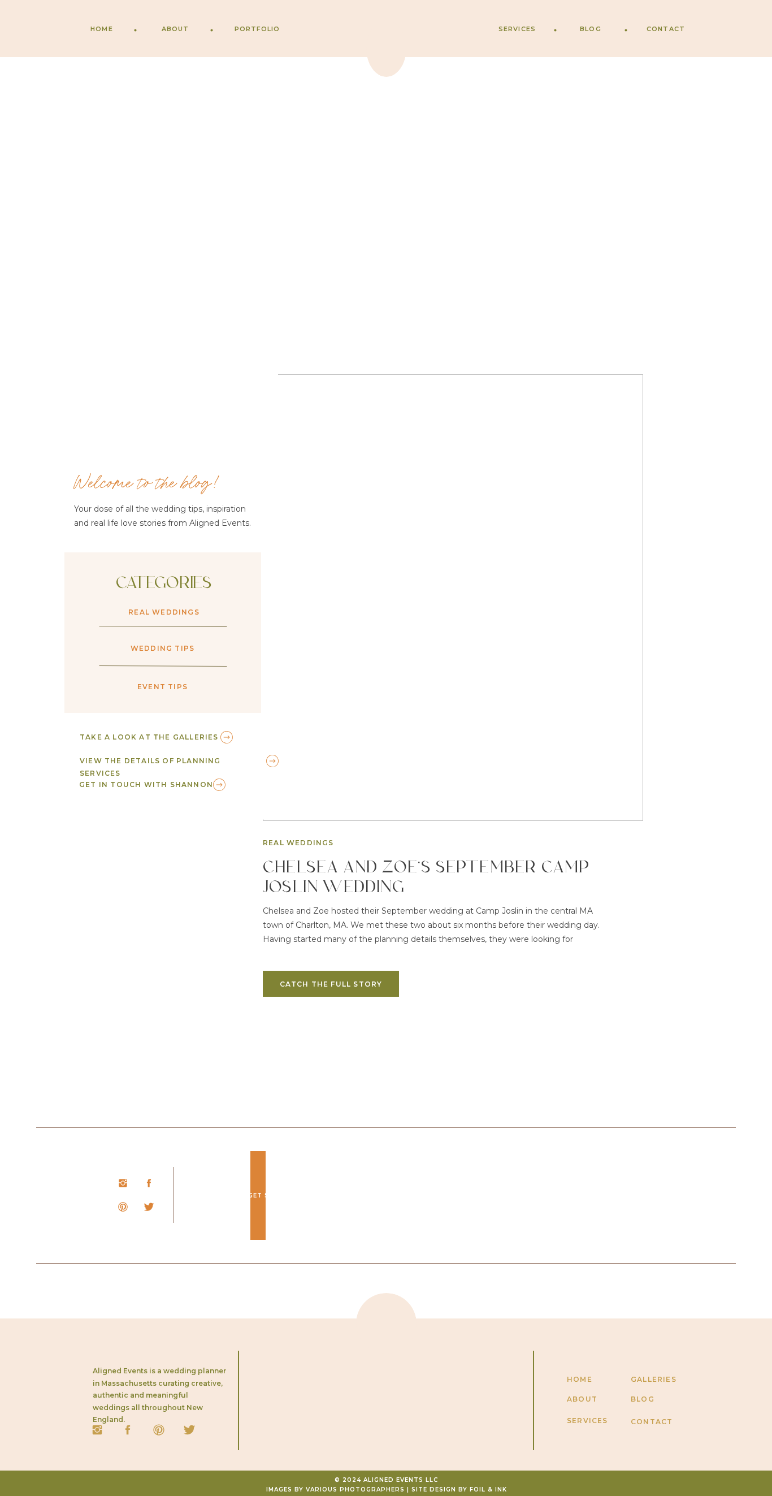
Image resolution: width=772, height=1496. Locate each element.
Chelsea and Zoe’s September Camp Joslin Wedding (426, 878)
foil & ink (488, 1489)
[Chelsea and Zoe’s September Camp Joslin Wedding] (453, 597)
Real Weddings (298, 842)
